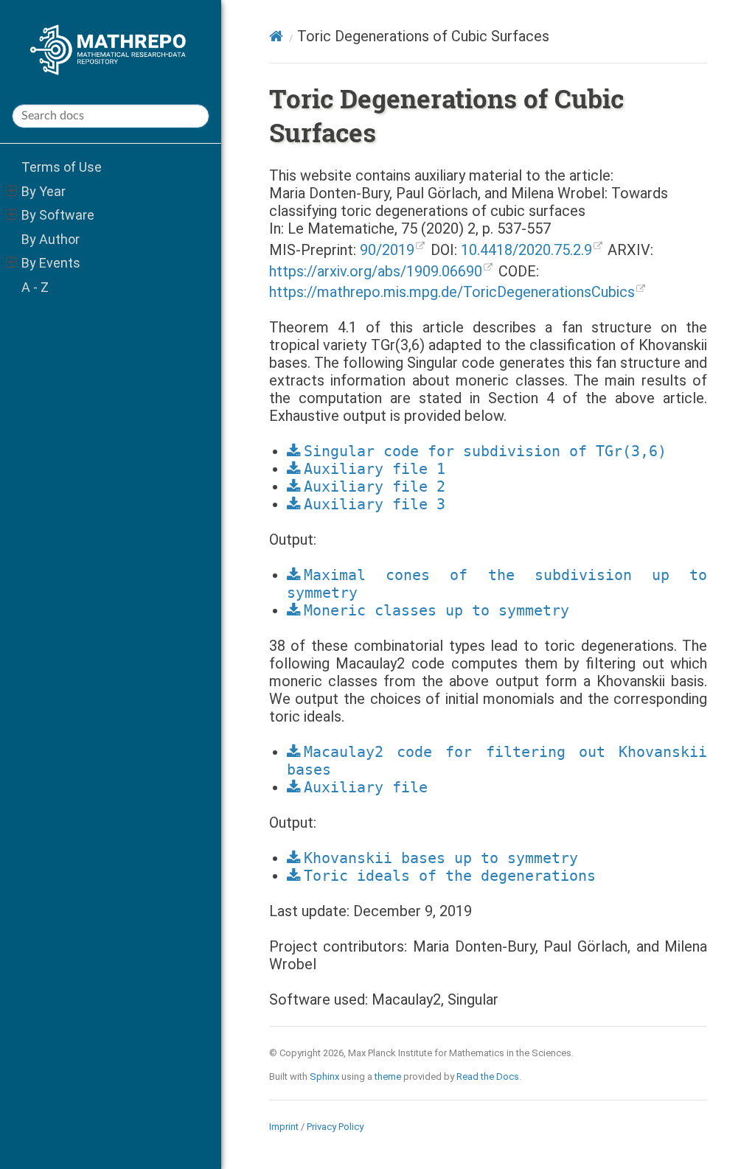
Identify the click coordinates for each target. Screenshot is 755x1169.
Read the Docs (487, 1076)
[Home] (276, 36)
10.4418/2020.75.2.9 (526, 250)
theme (388, 1076)
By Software (57, 215)
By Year (43, 191)
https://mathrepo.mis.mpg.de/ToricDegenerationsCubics (452, 292)
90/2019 (387, 250)
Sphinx (324, 1076)
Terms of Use (61, 167)
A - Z (35, 287)
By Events (50, 263)
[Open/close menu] (11, 191)
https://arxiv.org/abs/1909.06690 (375, 271)
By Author (50, 239)
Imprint (284, 1126)
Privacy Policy (335, 1126)
